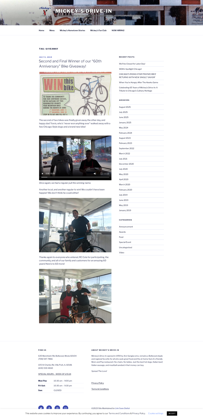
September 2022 (126, 148)
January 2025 (125, 122)
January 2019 (125, 210)
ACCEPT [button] (172, 413)
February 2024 (125, 133)
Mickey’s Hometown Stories (72, 30)
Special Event (125, 242)
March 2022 (124, 153)
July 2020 (123, 169)
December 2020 (126, 164)
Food (121, 237)
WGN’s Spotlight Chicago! (130, 69)
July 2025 (123, 112)
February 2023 (125, 143)
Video (121, 252)
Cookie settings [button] (155, 413)
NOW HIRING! (118, 30)
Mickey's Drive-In (84, 11)
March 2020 (124, 184)
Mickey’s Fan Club (98, 30)
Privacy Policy (97, 383)
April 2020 (123, 179)
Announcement (126, 226)
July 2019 (123, 195)
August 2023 (125, 138)
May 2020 (123, 174)
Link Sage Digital (122, 408)
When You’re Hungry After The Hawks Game (138, 82)
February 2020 (125, 190)
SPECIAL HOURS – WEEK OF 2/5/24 (54, 374)
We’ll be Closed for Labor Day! (132, 64)
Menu (52, 30)
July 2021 (123, 159)
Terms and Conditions (119, 413)
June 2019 (123, 200)
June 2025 (123, 117)
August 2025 (125, 107)
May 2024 (123, 127)
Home (41, 30)
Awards (122, 232)
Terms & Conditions (100, 389)
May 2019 (123, 205)
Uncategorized (125, 247)
